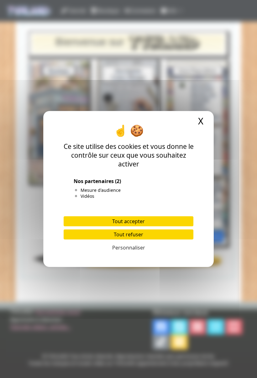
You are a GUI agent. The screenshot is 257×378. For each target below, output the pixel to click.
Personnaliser (128, 247)
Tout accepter (128, 221)
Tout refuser (128, 234)
